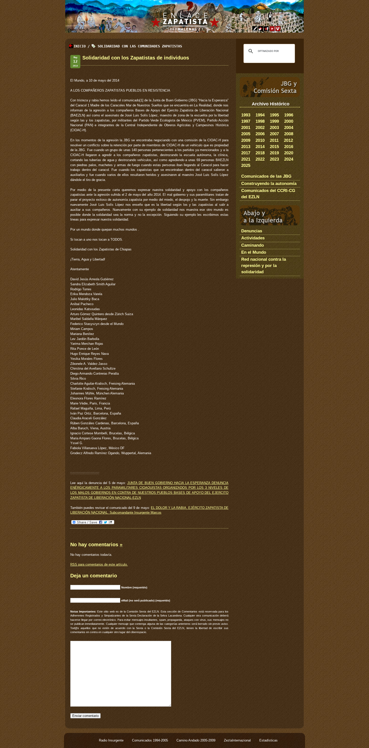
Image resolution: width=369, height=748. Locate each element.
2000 (288, 121)
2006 (260, 133)
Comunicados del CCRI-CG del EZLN (268, 193)
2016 (288, 146)
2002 (260, 127)
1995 (274, 115)
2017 (245, 153)
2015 (274, 146)
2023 (274, 159)
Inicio (80, 46)
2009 (245, 140)
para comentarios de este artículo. (99, 564)
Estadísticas (268, 740)
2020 (288, 153)
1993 (245, 115)
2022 (260, 159)
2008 (288, 133)
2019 (274, 153)
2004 (288, 127)
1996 (288, 115)
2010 (260, 140)
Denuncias (251, 231)
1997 (245, 121)
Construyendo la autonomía (268, 183)
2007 (274, 133)
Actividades (253, 238)
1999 (274, 121)
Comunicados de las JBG (266, 176)
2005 (245, 133)
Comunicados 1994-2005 (150, 740)
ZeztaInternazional (238, 740)
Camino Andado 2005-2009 (196, 740)
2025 (245, 165)
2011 (274, 140)
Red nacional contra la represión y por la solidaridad (263, 265)
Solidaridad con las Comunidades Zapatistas (140, 46)
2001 (245, 127)
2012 (288, 140)
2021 (245, 159)
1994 (260, 115)
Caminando (252, 245)
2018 (260, 153)
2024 (288, 159)
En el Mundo (253, 252)
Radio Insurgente (112, 740)
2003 (274, 127)
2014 (260, 146)
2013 (245, 146)
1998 (260, 121)
